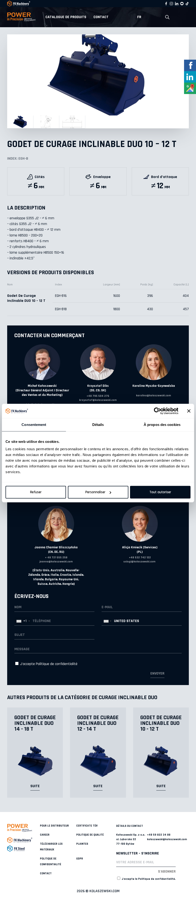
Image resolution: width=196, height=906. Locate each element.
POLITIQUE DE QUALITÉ (90, 835)
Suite (35, 786)
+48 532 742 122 (140, 557)
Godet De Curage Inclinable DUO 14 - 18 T (35, 723)
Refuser (36, 492)
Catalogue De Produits (65, 17)
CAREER (44, 835)
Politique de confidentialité (56, 663)
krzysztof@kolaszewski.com (98, 400)
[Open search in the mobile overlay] (167, 17)
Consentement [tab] (34, 425)
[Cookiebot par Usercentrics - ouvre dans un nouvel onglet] (157, 410)
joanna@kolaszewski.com (56, 561)
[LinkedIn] (176, 3)
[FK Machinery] (23, 840)
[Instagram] (171, 3)
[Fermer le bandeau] (189, 411)
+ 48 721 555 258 (56, 557)
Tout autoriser (160, 492)
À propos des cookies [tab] (162, 425)
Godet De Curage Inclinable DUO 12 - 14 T (98, 723)
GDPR (79, 858)
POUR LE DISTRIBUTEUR (54, 825)
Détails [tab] (98, 425)
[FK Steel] (23, 848)
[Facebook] (166, 3)
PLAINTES (82, 844)
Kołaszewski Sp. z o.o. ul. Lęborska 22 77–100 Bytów (130, 839)
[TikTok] (187, 3)
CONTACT (46, 873)
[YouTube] (182, 3)
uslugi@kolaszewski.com (139, 561)
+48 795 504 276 (98, 396)
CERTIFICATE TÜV (87, 825)
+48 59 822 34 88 (158, 835)
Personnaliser (95, 492)
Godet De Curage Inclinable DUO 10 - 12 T (161, 723)
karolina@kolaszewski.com (153, 395)
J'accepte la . (148, 879)
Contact (101, 17)
